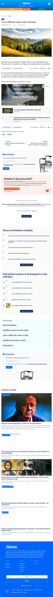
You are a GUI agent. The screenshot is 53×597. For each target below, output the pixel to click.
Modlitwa (41, 9)
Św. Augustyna (31, 6)
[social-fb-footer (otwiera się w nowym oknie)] (25, 585)
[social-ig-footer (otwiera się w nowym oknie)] (30, 585)
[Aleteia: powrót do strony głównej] (26, 3)
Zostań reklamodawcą (37, 590)
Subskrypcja (22, 567)
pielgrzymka (5, 512)
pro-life (4, 461)
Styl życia (8, 565)
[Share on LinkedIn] (43, 68)
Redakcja (14, 25)
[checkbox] (3, 164)
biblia (3, 134)
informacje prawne (28, 590)
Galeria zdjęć (46, 86)
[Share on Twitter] (46, 68)
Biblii (46, 75)
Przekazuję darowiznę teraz (11, 188)
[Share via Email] (48, 68)
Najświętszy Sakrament (8, 486)
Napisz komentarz (26, 216)
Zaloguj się (34, 211)
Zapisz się (6, 168)
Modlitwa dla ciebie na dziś (14, 340)
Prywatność (24, 592)
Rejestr (11, 9)
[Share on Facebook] (41, 68)
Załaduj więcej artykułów (26, 265)
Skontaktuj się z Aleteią (16, 592)
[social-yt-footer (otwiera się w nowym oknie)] (22, 585)
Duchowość (3, 16)
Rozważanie (8, 345)
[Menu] (9, 4)
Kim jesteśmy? (19, 590)
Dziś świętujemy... (10, 325)
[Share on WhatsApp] (51, 68)
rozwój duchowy (6, 435)
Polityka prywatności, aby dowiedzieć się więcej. (37, 364)
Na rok (35, 563)
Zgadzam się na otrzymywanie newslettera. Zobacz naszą (19, 165)
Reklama (21, 571)
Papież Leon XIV (6, 395)
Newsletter (22, 563)
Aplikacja (22, 565)
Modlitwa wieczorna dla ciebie (15, 330)
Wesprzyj (26, 9)
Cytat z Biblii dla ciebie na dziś (15, 335)
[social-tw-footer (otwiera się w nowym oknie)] (27, 585)
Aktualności (8, 563)
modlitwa (9, 134)
